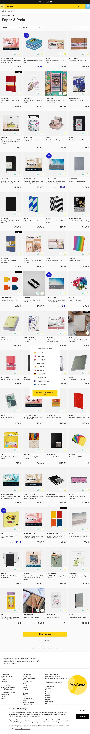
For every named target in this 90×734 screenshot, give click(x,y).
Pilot (24, 695)
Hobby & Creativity (29, 678)
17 (55, 648)
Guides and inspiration (8, 687)
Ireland (47, 700)
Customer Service (7, 676)
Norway (47, 690)
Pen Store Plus (5, 685)
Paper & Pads (27, 682)
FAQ (2, 678)
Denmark (48, 692)
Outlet (25, 685)
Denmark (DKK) (41, 360)
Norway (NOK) (41, 356)
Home (3, 15)
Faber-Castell (27, 699)
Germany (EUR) (41, 374)
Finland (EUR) (40, 363)
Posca (25, 700)
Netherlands (49, 701)
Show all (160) (27, 704)
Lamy (25, 697)
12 (51, 648)
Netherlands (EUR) (42, 377)
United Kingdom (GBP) (43, 381)
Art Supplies (27, 676)
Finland (47, 694)
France (47, 696)
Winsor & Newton (28, 702)
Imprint (3, 696)
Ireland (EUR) (40, 367)
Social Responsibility (7, 689)
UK (46, 703)
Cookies (3, 698)
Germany (48, 698)
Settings (82, 710)
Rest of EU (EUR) (41, 384)
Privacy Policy (5, 694)
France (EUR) (40, 370)
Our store (4, 681)
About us (4, 680)
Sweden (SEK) (41, 353)
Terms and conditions (8, 693)
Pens (24, 680)
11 (49, 648)
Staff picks (26, 689)
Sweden (48, 688)
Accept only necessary (22, 729)
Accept (82, 716)
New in (25, 687)
